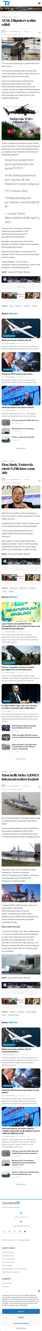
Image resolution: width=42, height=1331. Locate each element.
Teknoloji (12, 461)
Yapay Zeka (7, 619)
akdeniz (12, 1012)
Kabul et (21, 1311)
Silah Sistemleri (7, 1265)
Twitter (11, 591)
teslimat (27, 306)
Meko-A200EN (31, 1012)
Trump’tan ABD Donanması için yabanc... (18, 374)
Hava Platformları (8, 1252)
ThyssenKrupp (14, 1015)
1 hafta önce (21, 377)
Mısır (4, 1015)
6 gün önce (21, 343)
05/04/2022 (26, 479)
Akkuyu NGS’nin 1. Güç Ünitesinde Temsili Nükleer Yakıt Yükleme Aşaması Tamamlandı (24, 747)
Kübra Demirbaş (10, 343)
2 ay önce (18, 711)
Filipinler (18, 306)
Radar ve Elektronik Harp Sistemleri (14, 1269)
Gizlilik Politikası (21, 1328)
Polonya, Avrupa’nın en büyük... (23, 437)
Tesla (4, 591)
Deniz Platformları (8, 1259)
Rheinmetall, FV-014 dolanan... (23, 429)
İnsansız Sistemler (8, 1262)
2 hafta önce (17, 431)
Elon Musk (13, 588)
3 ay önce (16, 752)
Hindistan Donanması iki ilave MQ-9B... (17, 340)
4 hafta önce (21, 632)
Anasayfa (4, 17)
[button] (39, 1291)
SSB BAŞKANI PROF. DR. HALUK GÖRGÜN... (18, 407)
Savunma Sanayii (14, 17)
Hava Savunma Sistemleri (11, 1272)
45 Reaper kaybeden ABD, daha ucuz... (26, 420)
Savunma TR (15, 31)
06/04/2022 (26, 31)
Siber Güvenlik (7, 1283)
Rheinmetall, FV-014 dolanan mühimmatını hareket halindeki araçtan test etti (24, 1163)
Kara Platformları (8, 1256)
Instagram (32, 588)
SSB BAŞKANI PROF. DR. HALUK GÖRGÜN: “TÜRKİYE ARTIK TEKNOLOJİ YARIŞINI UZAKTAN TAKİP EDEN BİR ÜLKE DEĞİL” (21, 1131)
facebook (22, 588)
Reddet (21, 1317)
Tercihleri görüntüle (21, 1323)
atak (11, 306)
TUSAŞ (34, 306)
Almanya (21, 1012)
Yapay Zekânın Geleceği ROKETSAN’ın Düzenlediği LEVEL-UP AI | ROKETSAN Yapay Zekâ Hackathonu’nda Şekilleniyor (21, 626)
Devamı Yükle (21, 448)
